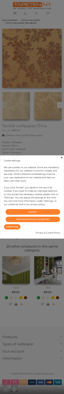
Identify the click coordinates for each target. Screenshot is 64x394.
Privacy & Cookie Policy (48, 232)
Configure (12, 227)
